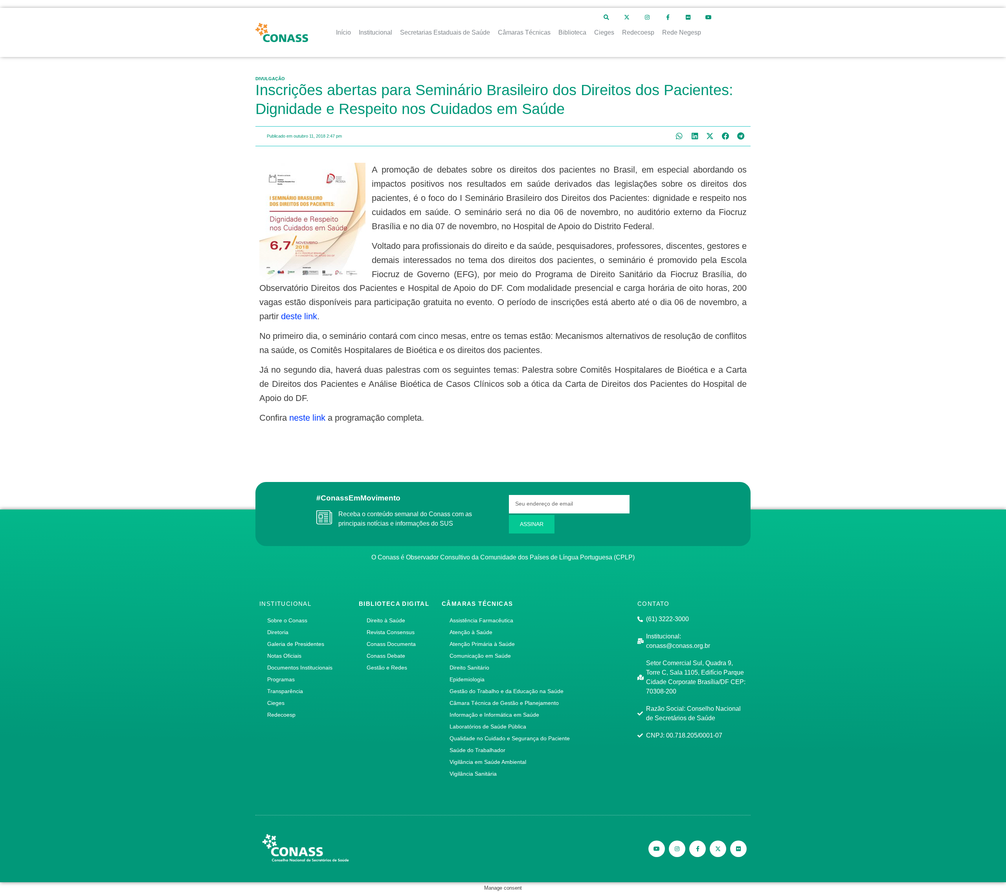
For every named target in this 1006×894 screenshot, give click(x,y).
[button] (679, 136)
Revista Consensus (391, 632)
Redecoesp (281, 715)
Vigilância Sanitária (473, 774)
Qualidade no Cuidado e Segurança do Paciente (510, 738)
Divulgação (270, 78)
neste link (307, 418)
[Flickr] (688, 17)
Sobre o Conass (287, 620)
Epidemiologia (467, 679)
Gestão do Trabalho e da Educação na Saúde (507, 691)
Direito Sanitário (469, 667)
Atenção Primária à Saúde (482, 644)
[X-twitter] (627, 17)
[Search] (606, 17)
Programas (281, 679)
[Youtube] (708, 17)
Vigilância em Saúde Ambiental (488, 762)
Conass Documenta (391, 644)
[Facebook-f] (667, 17)
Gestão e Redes (387, 667)
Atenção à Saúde (471, 632)
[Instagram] (647, 17)
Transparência (285, 691)
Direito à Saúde (386, 620)
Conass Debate (386, 656)
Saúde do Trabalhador (477, 750)
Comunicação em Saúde (480, 656)
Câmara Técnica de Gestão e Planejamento (504, 703)
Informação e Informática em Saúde (494, 715)
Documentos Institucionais (299, 667)
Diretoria (277, 632)
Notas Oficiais (284, 656)
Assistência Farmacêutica (481, 620)
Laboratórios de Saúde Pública (488, 726)
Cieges (276, 703)
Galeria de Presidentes (295, 644)
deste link (299, 316)
